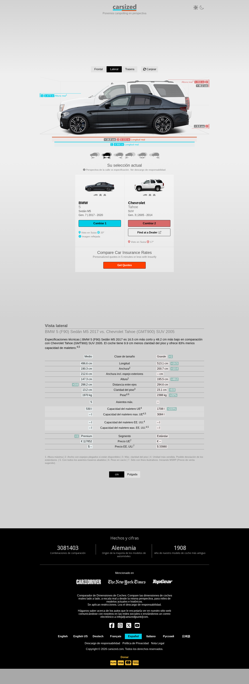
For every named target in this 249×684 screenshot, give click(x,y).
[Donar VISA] (121, 663)
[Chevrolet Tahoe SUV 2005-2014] (149, 211)
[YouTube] (137, 627)
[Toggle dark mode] (198, 7)
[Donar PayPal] (113, 663)
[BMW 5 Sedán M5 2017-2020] (99, 211)
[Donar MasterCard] (128, 663)
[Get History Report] (124, 259)
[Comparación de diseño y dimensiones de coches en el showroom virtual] (124, 10)
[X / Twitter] (128, 627)
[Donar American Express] (136, 663)
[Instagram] (120, 627)
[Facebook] (111, 627)
